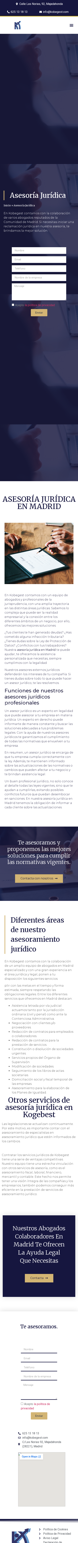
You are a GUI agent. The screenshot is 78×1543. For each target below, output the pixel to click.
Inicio (7, 205)
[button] (71, 25)
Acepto (35, 305)
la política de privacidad (40, 305)
